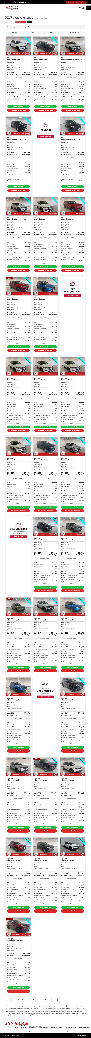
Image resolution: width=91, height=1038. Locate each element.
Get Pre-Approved (70, 1027)
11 (49, 1000)
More (17, 103)
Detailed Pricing (17, 77)
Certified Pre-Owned (56, 1027)
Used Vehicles (44, 1027)
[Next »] (58, 1000)
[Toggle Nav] (88, 8)
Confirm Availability (18, 106)
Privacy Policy (74, 1031)
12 (53, 1000)
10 (45, 1000)
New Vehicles (33, 1027)
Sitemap (66, 1031)
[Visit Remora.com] (82, 1035)
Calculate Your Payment (18, 110)
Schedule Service (84, 1027)
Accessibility (83, 1031)
